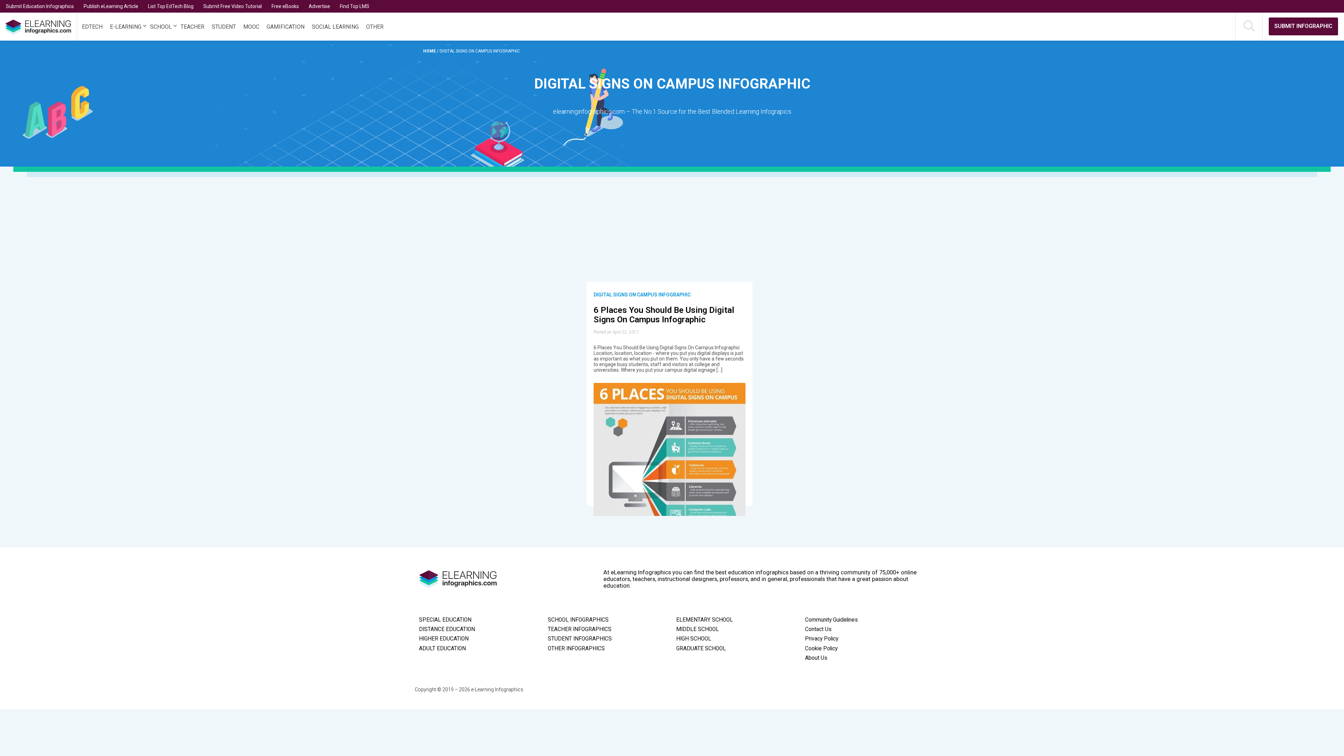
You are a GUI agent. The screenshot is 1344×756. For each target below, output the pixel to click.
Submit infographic (1303, 26)
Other (375, 26)
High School (693, 639)
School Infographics (578, 620)
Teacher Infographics (579, 629)
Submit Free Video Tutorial (232, 6)
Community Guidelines (831, 620)
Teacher (192, 26)
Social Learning (335, 26)
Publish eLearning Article (111, 6)
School (161, 26)
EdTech (92, 26)
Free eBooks (285, 6)
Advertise (319, 6)
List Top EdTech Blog (171, 6)
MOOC (251, 26)
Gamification (285, 26)
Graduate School (701, 648)
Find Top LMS (354, 6)
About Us (816, 658)
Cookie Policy (821, 648)
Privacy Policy (821, 639)
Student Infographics (580, 639)
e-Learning (125, 26)
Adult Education (442, 648)
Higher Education (444, 639)
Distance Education (447, 629)
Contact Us (818, 629)
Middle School (697, 629)
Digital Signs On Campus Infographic (642, 294)
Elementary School (704, 620)
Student (224, 26)
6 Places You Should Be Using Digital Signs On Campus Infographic (664, 315)
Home (430, 51)
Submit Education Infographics (40, 6)
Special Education (445, 620)
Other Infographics (576, 648)
